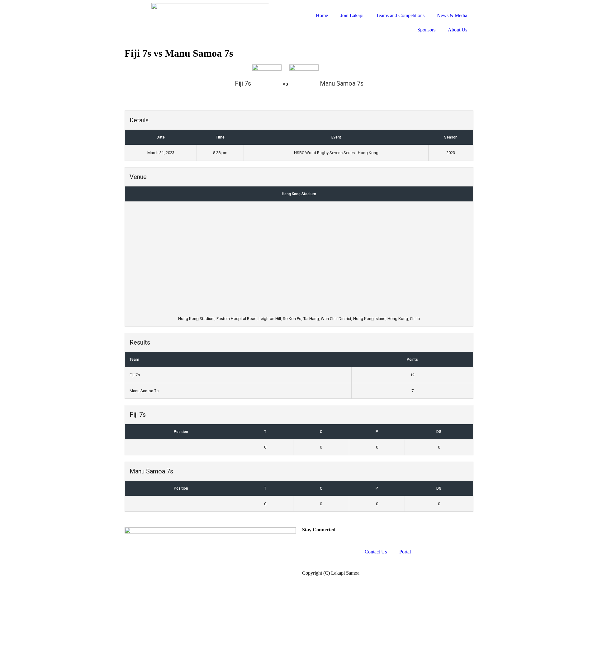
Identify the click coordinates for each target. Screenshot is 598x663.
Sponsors (426, 29)
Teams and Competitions (400, 15)
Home (322, 15)
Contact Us (376, 551)
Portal (405, 551)
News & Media (452, 15)
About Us (457, 29)
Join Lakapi (351, 15)
